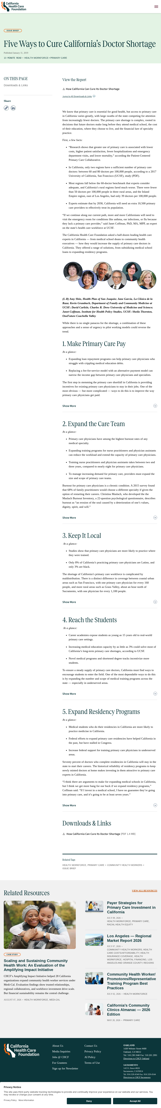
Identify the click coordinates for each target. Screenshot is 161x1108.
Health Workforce (36, 58)
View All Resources (144, 891)
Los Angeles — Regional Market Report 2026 (129, 938)
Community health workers (124, 865)
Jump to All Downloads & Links (77, 96)
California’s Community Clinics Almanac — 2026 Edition (128, 1010)
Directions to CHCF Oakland (136, 1058)
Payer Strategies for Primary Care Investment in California (131, 907)
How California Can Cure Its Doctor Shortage (92, 89)
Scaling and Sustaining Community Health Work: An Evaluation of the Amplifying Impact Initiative (36, 965)
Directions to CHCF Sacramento (137, 1077)
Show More (69, 406)
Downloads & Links (16, 85)
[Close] (156, 6)
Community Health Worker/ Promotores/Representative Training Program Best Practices (131, 981)
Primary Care (58, 58)
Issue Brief (13, 31)
